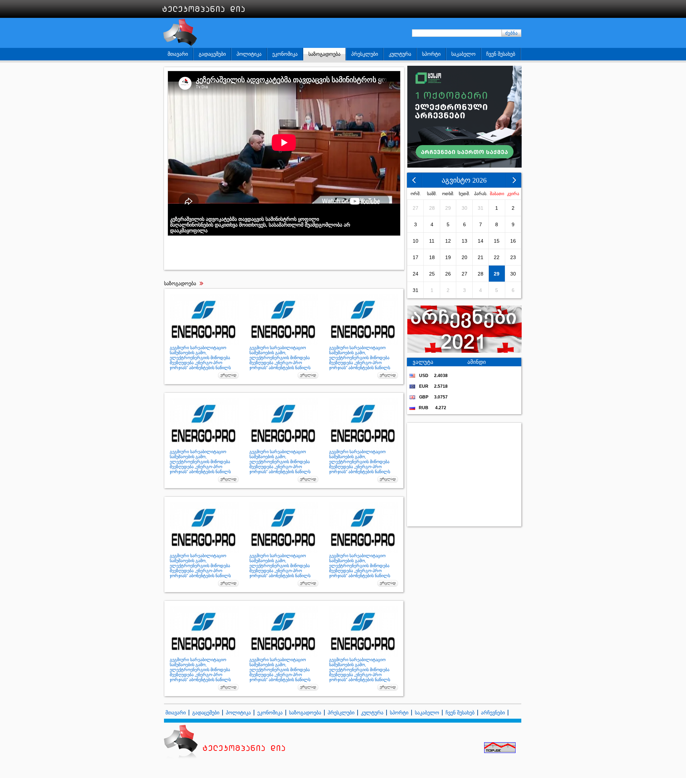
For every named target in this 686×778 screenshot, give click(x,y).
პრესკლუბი (364, 54)
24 (415, 274)
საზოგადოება (324, 54)
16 (513, 241)
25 (432, 274)
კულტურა (400, 54)
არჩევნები (493, 712)
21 (480, 257)
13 (464, 241)
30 (464, 208)
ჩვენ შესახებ (500, 54)
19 (448, 257)
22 (496, 257)
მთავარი (178, 54)
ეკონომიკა (285, 54)
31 (480, 208)
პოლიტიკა (249, 54)
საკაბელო (463, 54)
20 (464, 257)
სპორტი (431, 54)
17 (415, 257)
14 (480, 241)
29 (448, 208)
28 (432, 208)
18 (432, 257)
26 (448, 274)
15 (496, 241)
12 (448, 241)
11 (431, 241)
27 (415, 208)
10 (415, 241)
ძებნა (511, 33)
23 (513, 257)
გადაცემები (212, 54)
